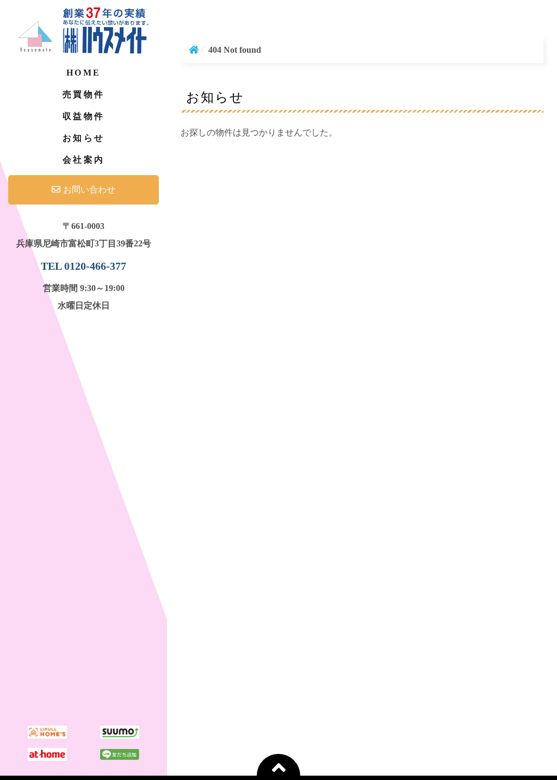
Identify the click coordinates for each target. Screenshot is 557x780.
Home (83, 72)
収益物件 (83, 116)
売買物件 (83, 94)
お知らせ (83, 138)
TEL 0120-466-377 (83, 266)
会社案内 (83, 159)
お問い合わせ (89, 189)
